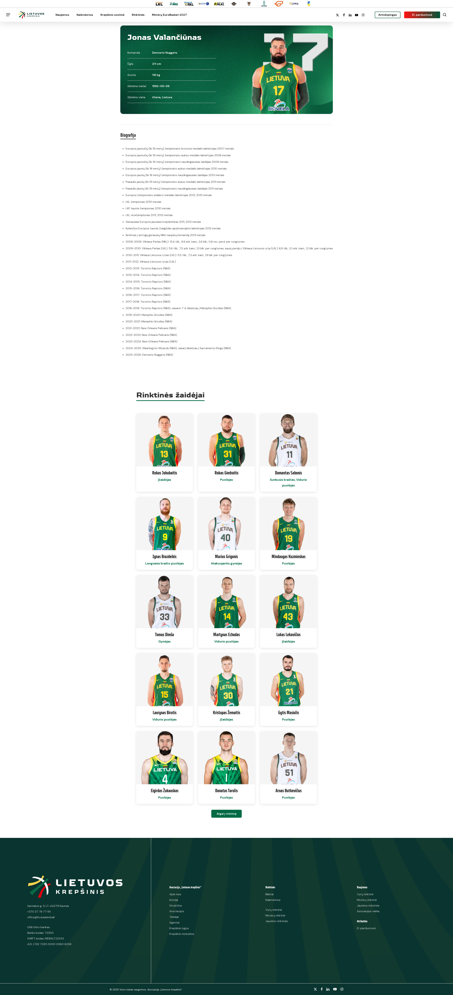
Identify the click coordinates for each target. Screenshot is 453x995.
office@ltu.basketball (41, 917)
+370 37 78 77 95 (39, 911)
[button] (8, 15)
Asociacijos (176, 911)
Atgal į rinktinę (226, 814)
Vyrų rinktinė (365, 894)
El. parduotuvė (366, 928)
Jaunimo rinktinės (368, 905)
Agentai (174, 922)
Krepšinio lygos (179, 928)
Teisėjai (174, 917)
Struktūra (175, 905)
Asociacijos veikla (368, 911)
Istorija (173, 900)
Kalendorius (272, 900)
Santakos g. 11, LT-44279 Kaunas (48, 906)
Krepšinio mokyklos (181, 934)
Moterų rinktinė (367, 900)
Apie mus (175, 894)
